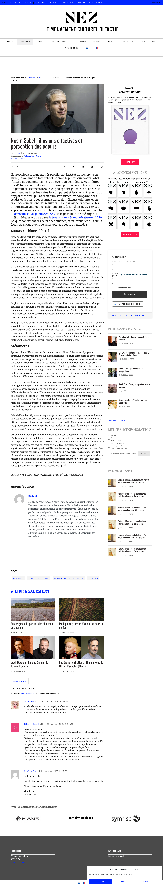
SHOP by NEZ (40, 3)
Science (42, 77)
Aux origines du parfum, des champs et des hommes (32, 625)
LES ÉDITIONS (15, 3)
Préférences (148, 881)
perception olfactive (39, 578)
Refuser (124, 881)
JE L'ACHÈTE (130, 162)
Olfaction (93, 578)
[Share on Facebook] (64, 167)
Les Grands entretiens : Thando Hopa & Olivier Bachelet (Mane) (81, 664)
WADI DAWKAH (81, 42)
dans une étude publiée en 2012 (35, 214)
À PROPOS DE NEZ (71, 48)
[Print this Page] (102, 167)
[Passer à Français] (84, 882)
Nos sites (112, 435)
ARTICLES (40, 42)
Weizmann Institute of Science (69, 578)
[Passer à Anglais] (87, 48)
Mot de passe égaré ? (136, 315)
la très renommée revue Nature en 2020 (75, 217)
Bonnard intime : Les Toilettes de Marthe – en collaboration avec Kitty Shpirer (134, 481)
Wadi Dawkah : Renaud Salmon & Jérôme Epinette (29, 664)
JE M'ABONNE (130, 234)
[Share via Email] (92, 167)
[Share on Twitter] (73, 167)
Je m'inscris (118, 315)
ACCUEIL (10, 42)
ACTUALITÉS (25, 42)
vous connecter (28, 693)
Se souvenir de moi (123, 288)
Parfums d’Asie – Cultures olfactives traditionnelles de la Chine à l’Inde (132, 495)
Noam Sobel (18, 578)
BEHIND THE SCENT (149, 42)
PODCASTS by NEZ (67, 3)
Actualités (29, 156)
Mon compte (156, 3)
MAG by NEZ (53, 3)
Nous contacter (18, 862)
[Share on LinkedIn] (83, 167)
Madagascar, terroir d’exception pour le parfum (81, 625)
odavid (18, 153)
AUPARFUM (81, 3)
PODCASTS (96, 42)
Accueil (32, 77)
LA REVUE (28, 3)
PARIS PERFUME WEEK (97, 3)
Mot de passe (115, 274)
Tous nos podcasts (116, 420)
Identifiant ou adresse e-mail (123, 262)
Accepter (100, 881)
